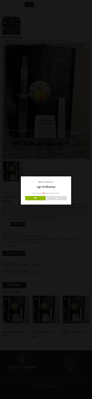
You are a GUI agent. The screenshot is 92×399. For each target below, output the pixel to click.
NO (56, 198)
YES (35, 198)
